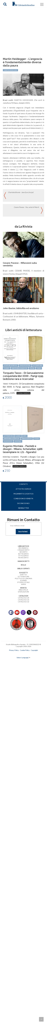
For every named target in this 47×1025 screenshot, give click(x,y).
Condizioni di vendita (23, 498)
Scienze (23, 580)
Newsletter (23, 508)
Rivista (23, 588)
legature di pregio (10, 365)
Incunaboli (23, 548)
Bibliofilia (23, 590)
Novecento (8, 441)
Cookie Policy (25, 650)
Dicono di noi (23, 503)
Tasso (39, 368)
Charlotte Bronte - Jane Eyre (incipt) (20, 192)
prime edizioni (27, 438)
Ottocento (23, 556)
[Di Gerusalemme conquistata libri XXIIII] (10, 349)
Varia (23, 584)
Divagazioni (23, 592)
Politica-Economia (23, 578)
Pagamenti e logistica (23, 494)
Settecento (23, 554)
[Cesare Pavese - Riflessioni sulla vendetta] (23, 245)
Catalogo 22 (23, 602)
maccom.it (16, 654)
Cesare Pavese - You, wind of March (26, 207)
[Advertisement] (23, 32)
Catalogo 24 (23, 598)
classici (6, 368)
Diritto (23, 575)
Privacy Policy (14, 650)
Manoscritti (23, 561)
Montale (18, 441)
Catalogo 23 (23, 600)
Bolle (23, 565)
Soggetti (23, 573)
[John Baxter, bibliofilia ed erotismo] (23, 290)
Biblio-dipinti (23, 569)
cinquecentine (25, 365)
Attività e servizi (23, 489)
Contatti (23, 484)
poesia (32, 368)
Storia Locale (23, 582)
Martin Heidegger (10, 70)
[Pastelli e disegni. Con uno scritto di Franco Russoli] (12, 419)
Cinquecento (23, 550)
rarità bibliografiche (19, 368)
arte (24, 436)
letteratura (37, 365)
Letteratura (23, 577)
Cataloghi (23, 596)
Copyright (34, 650)
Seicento (23, 552)
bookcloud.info (27, 654)
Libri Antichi (23, 546)
